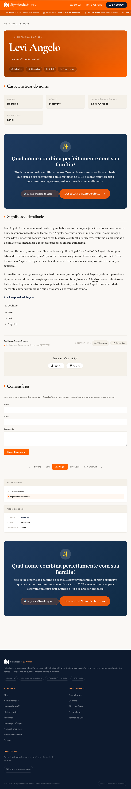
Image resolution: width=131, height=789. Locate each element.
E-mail (6, 416)
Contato (73, 700)
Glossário (8, 740)
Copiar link (120, 343)
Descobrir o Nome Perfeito (85, 193)
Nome (6, 404)
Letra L (14, 23)
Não (76, 366)
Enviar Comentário (16, 452)
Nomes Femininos (13, 728)
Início (6, 23)
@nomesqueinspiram (20, 769)
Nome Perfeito (94, 5)
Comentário (9, 429)
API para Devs (76, 706)
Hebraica (18, 69)
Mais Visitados (11, 712)
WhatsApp (102, 343)
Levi (48, 466)
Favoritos (8, 717)
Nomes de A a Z (11, 706)
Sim (58, 366)
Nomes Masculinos (13, 734)
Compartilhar (68, 69)
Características (17, 491)
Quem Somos (75, 695)
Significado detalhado (20, 496)
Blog (6, 695)
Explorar (75, 5)
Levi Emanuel (90, 466)
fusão (94, 279)
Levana (37, 466)
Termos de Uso (76, 717)
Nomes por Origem (13, 723)
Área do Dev (116, 5)
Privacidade (75, 712)
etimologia (78, 242)
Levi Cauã (75, 466)
